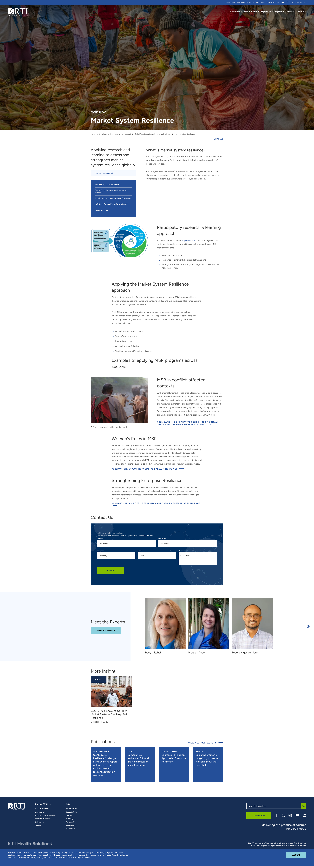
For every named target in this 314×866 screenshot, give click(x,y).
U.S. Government (41, 809)
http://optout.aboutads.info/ (56, 857)
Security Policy (72, 812)
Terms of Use (71, 822)
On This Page (102, 173)
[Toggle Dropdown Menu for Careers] (305, 11)
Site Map (69, 815)
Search (283, 2)
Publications (260, 2)
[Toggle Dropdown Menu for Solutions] (241, 11)
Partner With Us (273, 2)
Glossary (69, 819)
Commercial (40, 812)
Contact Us (70, 829)
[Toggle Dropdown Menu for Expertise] (272, 11)
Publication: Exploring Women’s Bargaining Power (145, 469)
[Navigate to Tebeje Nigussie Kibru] (252, 623)
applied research (189, 240)
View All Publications (205, 743)
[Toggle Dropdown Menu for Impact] (283, 11)
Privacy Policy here (113, 855)
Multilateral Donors (42, 819)
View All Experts (106, 630)
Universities (39, 822)
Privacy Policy (71, 809)
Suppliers (38, 825)
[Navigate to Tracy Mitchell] (165, 623)
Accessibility (71, 825)
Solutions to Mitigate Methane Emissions (113, 198)
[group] (166, 626)
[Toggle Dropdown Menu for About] (293, 11)
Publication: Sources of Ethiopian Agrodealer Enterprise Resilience (156, 503)
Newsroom (241, 2)
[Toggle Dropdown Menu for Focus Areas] (258, 11)
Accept (299, 855)
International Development (120, 134)
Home (93, 134)
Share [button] (217, 139)
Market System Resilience (185, 134)
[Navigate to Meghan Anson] (208, 623)
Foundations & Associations (45, 815)
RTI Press (250, 2)
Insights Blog (230, 2)
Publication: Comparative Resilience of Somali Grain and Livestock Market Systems (190, 423)
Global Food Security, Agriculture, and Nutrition (153, 134)
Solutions (103, 134)
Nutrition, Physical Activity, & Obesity (111, 204)
